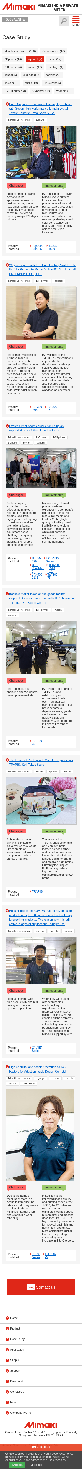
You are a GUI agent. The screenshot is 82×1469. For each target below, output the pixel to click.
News (13, 1402)
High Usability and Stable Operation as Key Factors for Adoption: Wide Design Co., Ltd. (38, 1069)
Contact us (43, 1446)
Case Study (17, 1339)
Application (17, 1349)
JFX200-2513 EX (54, 568)
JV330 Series (36, 1255)
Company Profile (20, 1412)
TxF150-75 (37, 742)
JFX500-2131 (37, 576)
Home (14, 1318)
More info (36, 1464)
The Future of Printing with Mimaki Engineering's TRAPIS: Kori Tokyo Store (41, 762)
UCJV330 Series (52, 560)
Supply (14, 1360)
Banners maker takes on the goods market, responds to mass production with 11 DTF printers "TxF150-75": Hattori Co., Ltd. (42, 598)
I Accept (17, 1464)
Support (15, 1370)
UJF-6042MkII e (38, 568)
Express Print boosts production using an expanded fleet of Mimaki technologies (36, 428)
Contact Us (17, 1391)
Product (15, 1328)
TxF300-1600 (37, 408)
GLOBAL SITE (15, 19)
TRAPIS (37, 891)
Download (16, 1381)
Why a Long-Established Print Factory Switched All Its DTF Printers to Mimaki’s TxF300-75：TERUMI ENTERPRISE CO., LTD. (42, 269)
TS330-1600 (53, 247)
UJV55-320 (37, 560)
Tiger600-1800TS (38, 247)
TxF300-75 (52, 408)
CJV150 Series (37, 1049)
